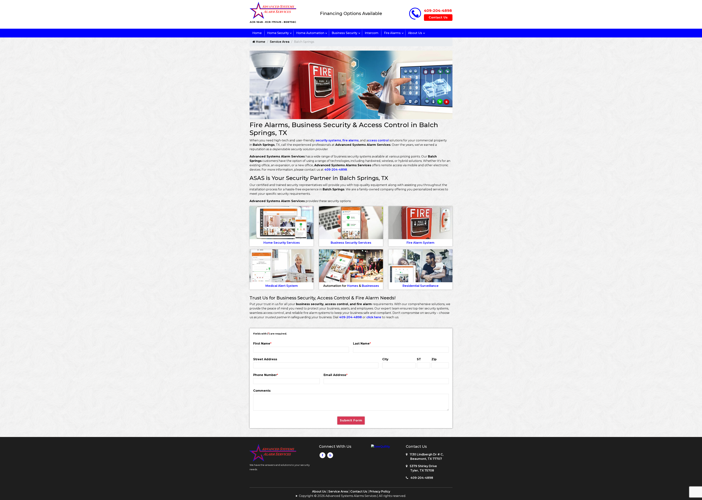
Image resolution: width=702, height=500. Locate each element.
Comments (262, 390)
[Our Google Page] (330, 456)
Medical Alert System (281, 286)
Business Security (344, 33)
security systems (328, 140)
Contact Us (438, 17)
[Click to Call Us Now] (415, 18)
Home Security (278, 33)
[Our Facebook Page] (322, 456)
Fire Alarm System (420, 242)
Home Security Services (281, 242)
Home (257, 33)
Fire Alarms (392, 33)
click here (373, 317)
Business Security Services (351, 242)
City (385, 359)
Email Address (336, 375)
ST (419, 359)
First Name (262, 343)
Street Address (265, 359)
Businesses (370, 286)
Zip (434, 359)
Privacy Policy (379, 491)
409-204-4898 (438, 10)
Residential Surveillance (421, 286)
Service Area (279, 41)
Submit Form (351, 420)
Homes (352, 286)
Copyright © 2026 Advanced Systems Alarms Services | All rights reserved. (352, 496)
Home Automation (310, 33)
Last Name (362, 343)
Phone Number (265, 375)
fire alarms (350, 140)
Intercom (371, 33)
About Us (415, 33)
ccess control (378, 140)
